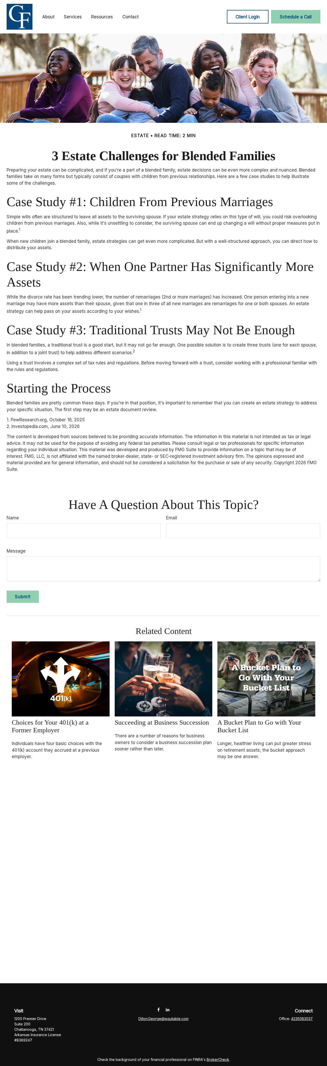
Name (13, 517)
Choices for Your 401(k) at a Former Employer (50, 726)
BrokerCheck (218, 1059)
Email (171, 517)
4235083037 (302, 1018)
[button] (48, 16)
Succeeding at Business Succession (162, 722)
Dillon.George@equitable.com (163, 1018)
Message (16, 551)
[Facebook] (158, 1009)
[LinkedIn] (167, 1009)
